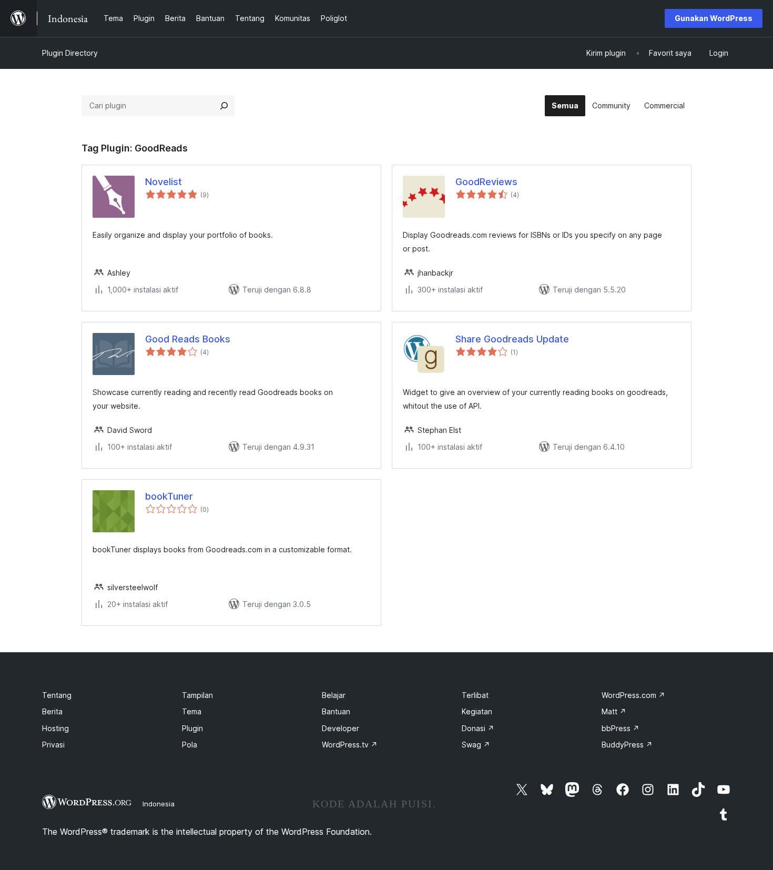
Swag (476, 744)
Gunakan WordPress (713, 18)
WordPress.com (633, 695)
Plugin (192, 728)
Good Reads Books (187, 339)
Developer (340, 728)
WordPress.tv (350, 744)
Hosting (55, 728)
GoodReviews (486, 181)
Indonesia (159, 804)
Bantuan (336, 711)
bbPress (620, 728)
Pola (189, 744)
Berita (52, 711)
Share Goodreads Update (512, 339)
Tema (191, 711)
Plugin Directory (70, 52)
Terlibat (475, 695)
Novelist (163, 181)
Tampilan (197, 695)
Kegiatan (477, 711)
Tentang (57, 695)
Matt (614, 711)
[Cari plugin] (224, 105)
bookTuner (169, 496)
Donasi (478, 728)
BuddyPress (627, 744)
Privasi (53, 744)
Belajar (333, 695)
